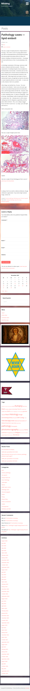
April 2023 (4, 627)
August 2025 (4, 569)
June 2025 (4, 574)
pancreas (19, 423)
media (25, 417)
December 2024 (5, 589)
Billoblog (5, 3)
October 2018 (5, 666)
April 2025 (4, 579)
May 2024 (4, 603)
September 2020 (5, 659)
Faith (8, 411)
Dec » (6, 291)
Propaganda (9, 432)
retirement (23, 432)
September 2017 (5, 671)
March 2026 (4, 553)
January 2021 (4, 651)
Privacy (3, 497)
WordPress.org (5, 320)
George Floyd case (6, 477)
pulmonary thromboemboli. (7, 181)
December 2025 (5, 560)
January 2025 (4, 586)
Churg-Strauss (23, 409)
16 (15, 283)
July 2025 (4, 572)
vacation (11, 435)
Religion (17, 432)
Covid (3, 411)
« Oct (3, 291)
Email (3, 247)
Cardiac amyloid (8, 409)
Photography (14, 426)
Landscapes (4, 482)
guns (21, 411)
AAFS (3, 470)
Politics (26, 430)
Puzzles (3, 504)
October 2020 (5, 656)
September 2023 (5, 622)
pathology (6, 426)
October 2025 (5, 565)
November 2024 (5, 591)
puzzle (13, 432)
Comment (4, 220)
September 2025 (5, 567)
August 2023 (4, 625)
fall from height (13, 411)
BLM (23, 406)
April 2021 (4, 647)
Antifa (13, 406)
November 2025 (5, 562)
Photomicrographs (24, 198)
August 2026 (4, 541)
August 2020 (4, 661)
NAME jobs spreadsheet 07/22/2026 (10, 458)
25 (22, 285)
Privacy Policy (5, 499)
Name (3, 240)
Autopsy (8, 200)
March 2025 (4, 582)
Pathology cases (17, 198)
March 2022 (4, 637)
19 (26, 283)
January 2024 (4, 613)
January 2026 (4, 557)
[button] (28, 2)
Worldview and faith (6, 509)
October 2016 (5, 673)
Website (3, 254)
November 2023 (5, 618)
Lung (15, 200)
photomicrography (5, 201)
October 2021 (5, 639)
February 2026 (5, 555)
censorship (14, 409)
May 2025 (4, 577)
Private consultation (6, 501)
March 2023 (4, 630)
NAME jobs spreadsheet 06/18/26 (9, 461)
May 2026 (4, 548)
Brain (3, 409)
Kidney (11, 417)
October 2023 (5, 620)
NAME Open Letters (6, 487)
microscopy (19, 200)
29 (11, 287)
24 (18, 285)
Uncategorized (5, 506)
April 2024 (4, 606)
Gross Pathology (5, 480)
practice (4, 432)
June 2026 (4, 545)
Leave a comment (6, 47)
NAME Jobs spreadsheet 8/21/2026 (10, 452)
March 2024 (4, 608)
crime (5, 411)
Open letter (14, 423)
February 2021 (5, 649)
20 (3, 285)
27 (3, 287)
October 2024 (5, 594)
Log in (3, 312)
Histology (12, 200)
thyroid (6, 435)
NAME (13, 421)
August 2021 (4, 644)
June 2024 (4, 601)
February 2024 (5, 610)
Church (19, 409)
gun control (18, 411)
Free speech (4, 475)
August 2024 (4, 598)
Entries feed (4, 315)
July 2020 (4, 663)
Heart (7, 414)
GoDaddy (27, 688)
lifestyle (14, 417)
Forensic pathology (9, 198)
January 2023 (4, 632)
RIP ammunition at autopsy (8, 449)
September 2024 (5, 596)
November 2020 (5, 654)
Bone (26, 406)
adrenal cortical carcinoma (7, 406)
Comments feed (5, 317)
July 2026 (4, 543)
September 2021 (5, 642)
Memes (3, 484)
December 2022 (5, 635)
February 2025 (5, 584)
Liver (18, 417)
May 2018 (4, 668)
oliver (4, 44)
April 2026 (4, 550)
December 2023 (5, 615)
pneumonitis (21, 430)
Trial (8, 435)
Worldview (16, 435)
